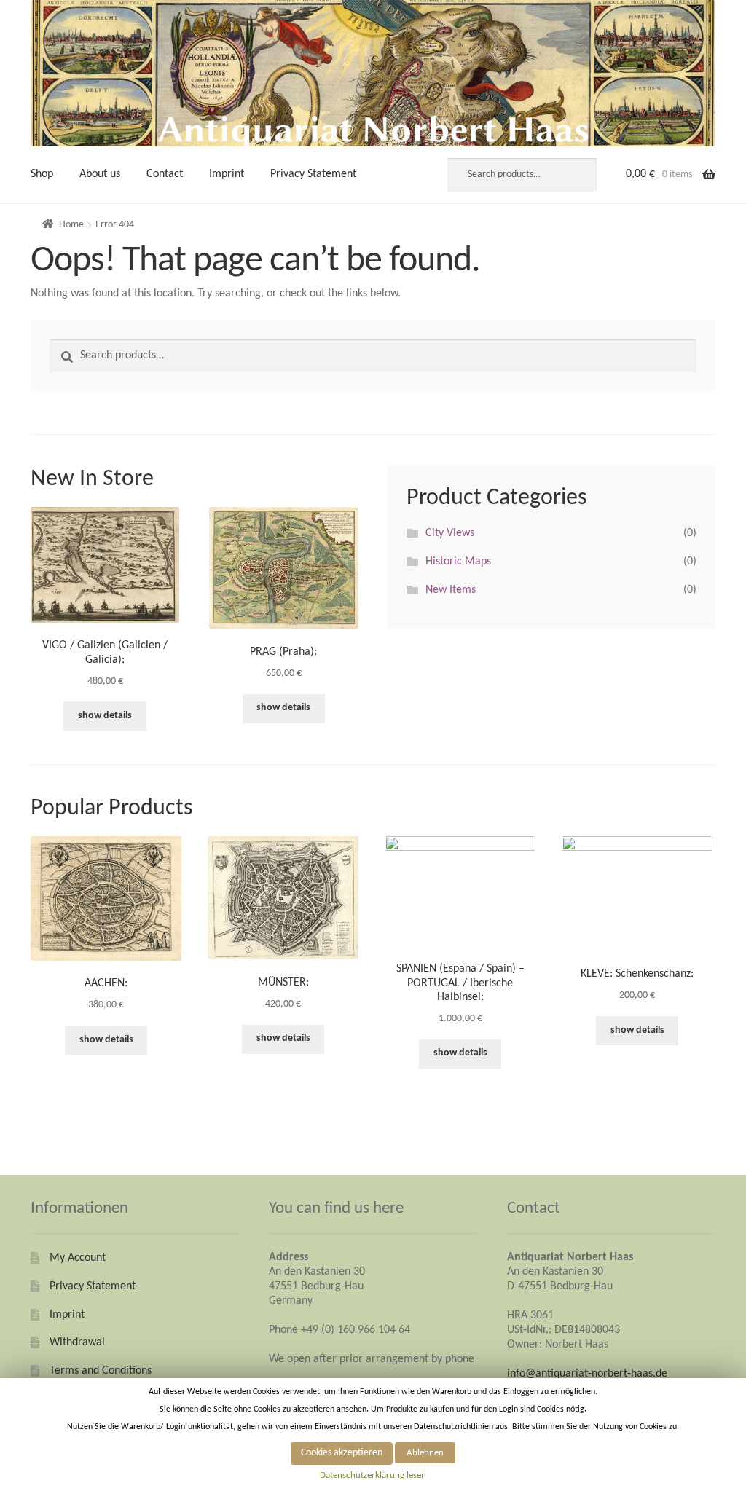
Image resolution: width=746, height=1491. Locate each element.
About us (99, 174)
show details (105, 715)
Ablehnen (425, 1452)
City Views (449, 533)
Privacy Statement (313, 174)
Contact (164, 174)
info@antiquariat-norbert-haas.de (587, 1374)
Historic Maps (458, 561)
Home (71, 224)
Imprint (226, 174)
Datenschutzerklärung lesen (373, 1475)
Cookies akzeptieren (341, 1452)
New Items (450, 590)
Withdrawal (77, 1342)
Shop (42, 174)
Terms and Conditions (101, 1371)
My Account (78, 1258)
